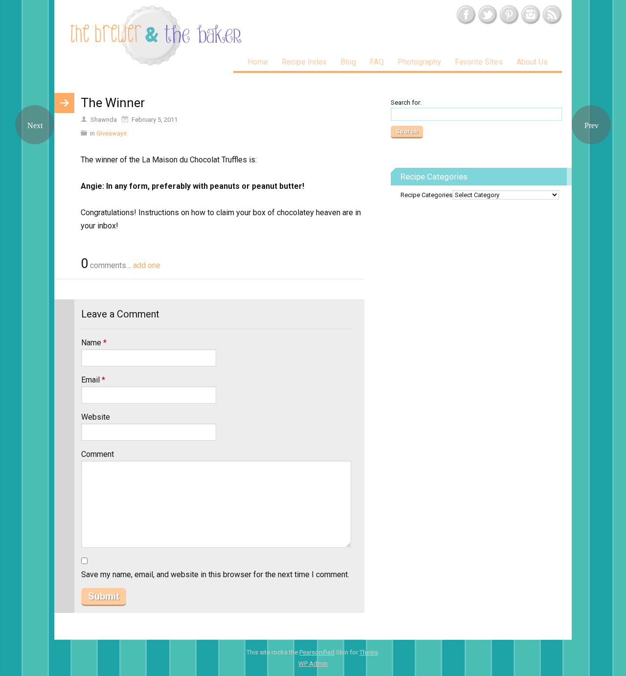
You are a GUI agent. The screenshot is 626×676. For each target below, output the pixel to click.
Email (93, 379)
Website (95, 417)
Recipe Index (304, 62)
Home (257, 62)
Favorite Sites (479, 62)
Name (94, 342)
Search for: (406, 102)
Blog (348, 62)
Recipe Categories (426, 195)
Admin (313, 663)
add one (146, 265)
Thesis (368, 652)
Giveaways (111, 133)
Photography (419, 62)
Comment (97, 454)
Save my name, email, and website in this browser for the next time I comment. (215, 574)
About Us (532, 62)
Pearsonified (317, 652)
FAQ (377, 62)
